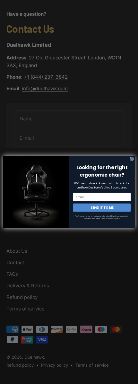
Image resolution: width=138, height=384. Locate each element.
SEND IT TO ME (102, 207)
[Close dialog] (131, 158)
